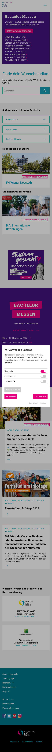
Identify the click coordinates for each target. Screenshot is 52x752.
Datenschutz (33, 403)
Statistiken (10, 376)
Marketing (10, 381)
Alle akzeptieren (40, 397)
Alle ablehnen (11, 397)
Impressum (44, 403)
